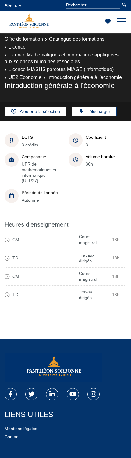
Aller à (11, 5)
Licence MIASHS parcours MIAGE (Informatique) (61, 69)
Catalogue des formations (76, 39)
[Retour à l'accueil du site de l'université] (53, 367)
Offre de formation (24, 39)
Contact (12, 436)
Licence (17, 47)
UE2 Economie (25, 77)
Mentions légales (21, 428)
